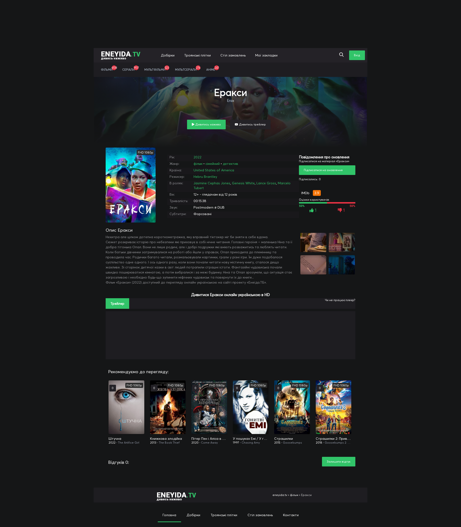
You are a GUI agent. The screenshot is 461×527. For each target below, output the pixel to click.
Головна (169, 515)
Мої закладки (266, 55)
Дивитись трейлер (252, 124)
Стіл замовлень (233, 55)
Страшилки (283, 438)
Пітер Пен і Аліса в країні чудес (209, 438)
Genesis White (243, 183)
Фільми (109, 68)
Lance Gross (266, 183)
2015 (277, 442)
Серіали (130, 68)
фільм (198, 163)
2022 (197, 157)
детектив (230, 163)
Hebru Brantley (205, 176)
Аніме (212, 68)
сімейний (213, 163)
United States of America (214, 170)
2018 (319, 442)
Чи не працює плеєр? (340, 300)
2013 (153, 442)
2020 (195, 442)
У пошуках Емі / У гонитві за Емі (251, 438)
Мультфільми (156, 68)
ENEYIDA (120, 55)
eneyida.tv (280, 495)
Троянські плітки (197, 55)
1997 (236, 442)
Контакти (291, 515)
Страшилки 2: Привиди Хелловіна (334, 438)
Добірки (168, 55)
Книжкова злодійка (166, 438)
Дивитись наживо (207, 124)
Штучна (115, 438)
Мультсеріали (187, 68)
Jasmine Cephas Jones (212, 183)
